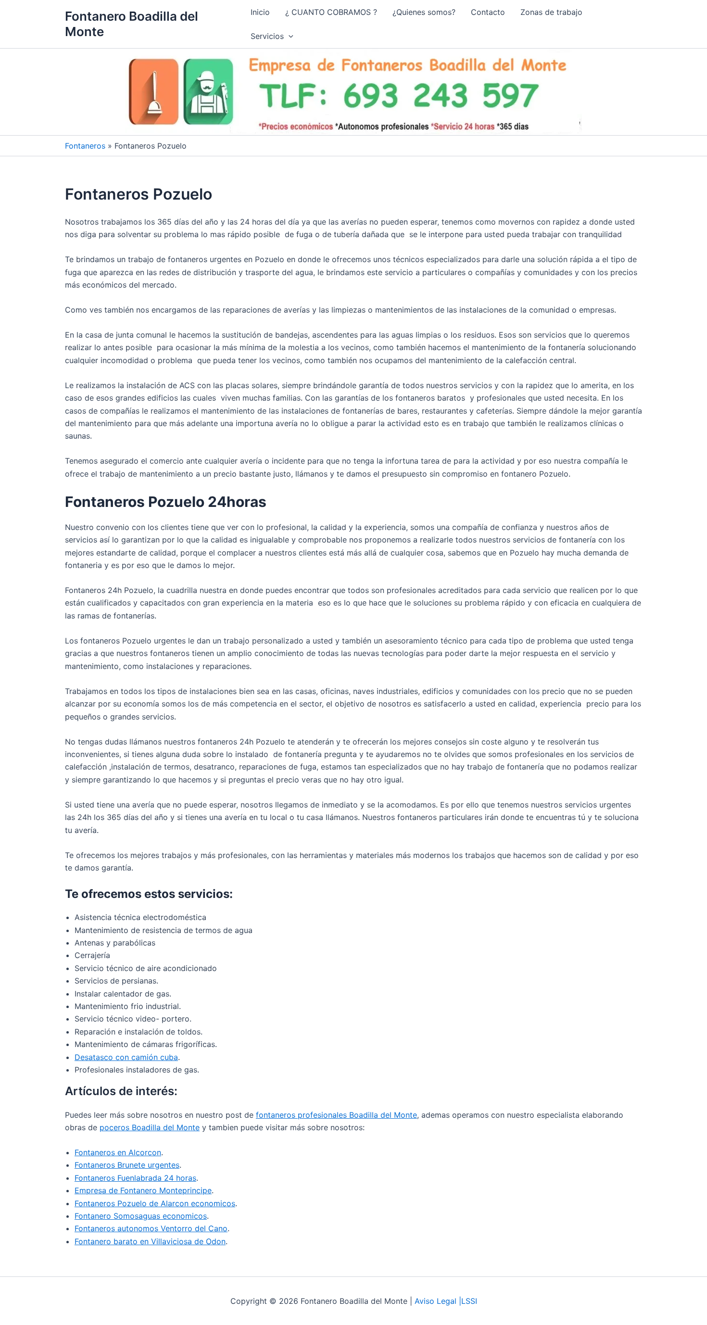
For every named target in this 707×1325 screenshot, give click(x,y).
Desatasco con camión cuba (126, 1057)
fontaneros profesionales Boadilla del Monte (336, 1115)
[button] (272, 36)
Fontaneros (85, 146)
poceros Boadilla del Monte (150, 1127)
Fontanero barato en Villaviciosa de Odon (150, 1241)
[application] (288, 36)
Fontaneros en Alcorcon (118, 1152)
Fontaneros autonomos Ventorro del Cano (151, 1228)
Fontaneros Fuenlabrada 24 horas (135, 1178)
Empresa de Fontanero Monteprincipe (143, 1190)
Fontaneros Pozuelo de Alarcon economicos (155, 1203)
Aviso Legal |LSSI (446, 1301)
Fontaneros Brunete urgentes (127, 1165)
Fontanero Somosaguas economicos (141, 1216)
